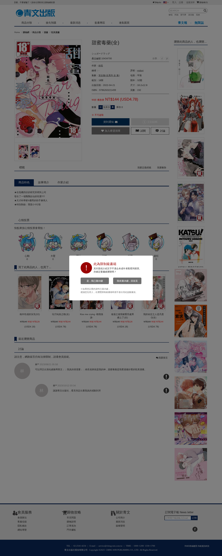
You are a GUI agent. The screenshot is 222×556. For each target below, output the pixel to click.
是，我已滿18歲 (95, 281)
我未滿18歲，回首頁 (127, 281)
